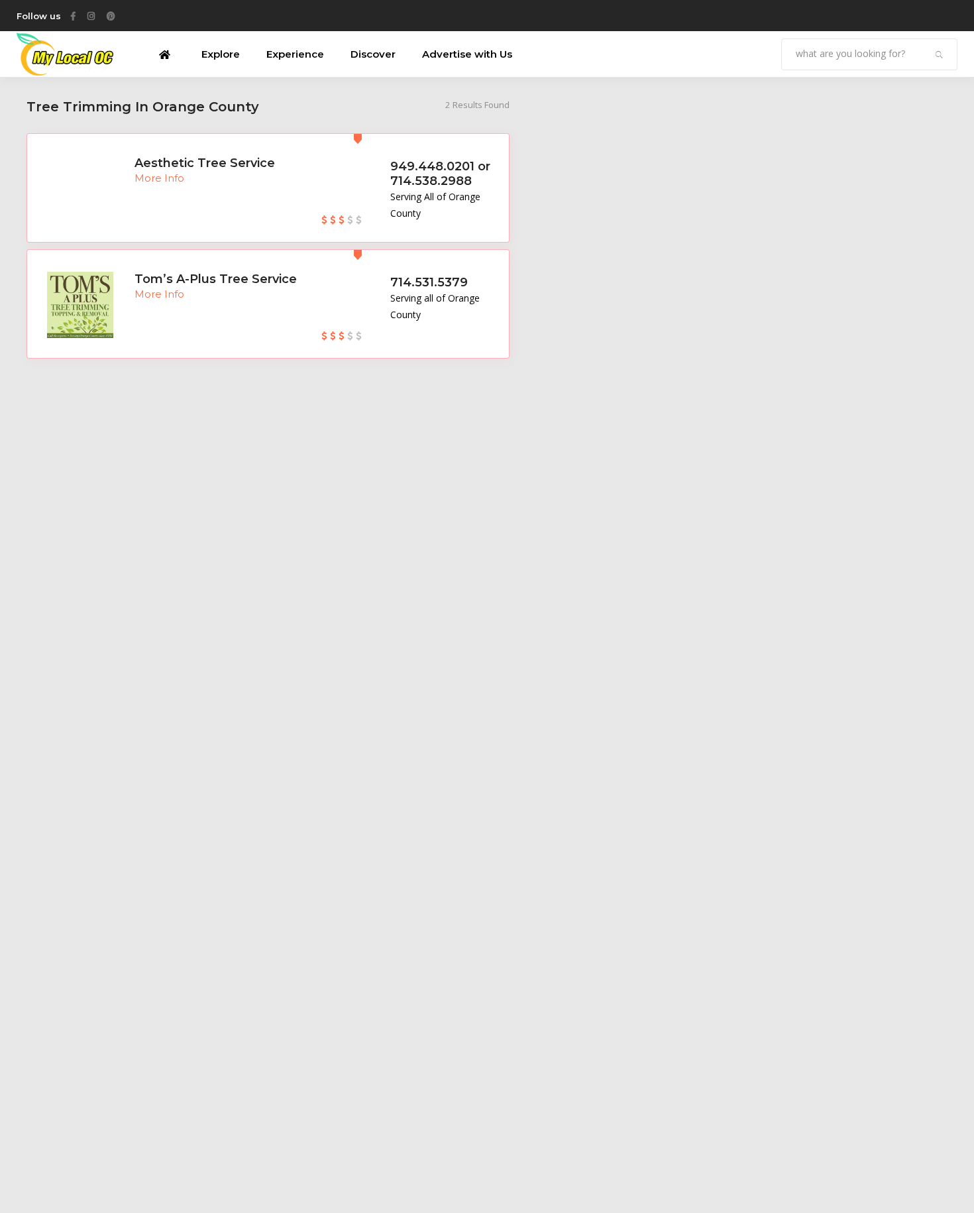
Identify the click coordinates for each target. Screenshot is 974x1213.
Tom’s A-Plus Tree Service (216, 279)
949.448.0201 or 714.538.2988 (440, 173)
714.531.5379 (429, 282)
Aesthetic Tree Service (205, 163)
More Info (159, 178)
